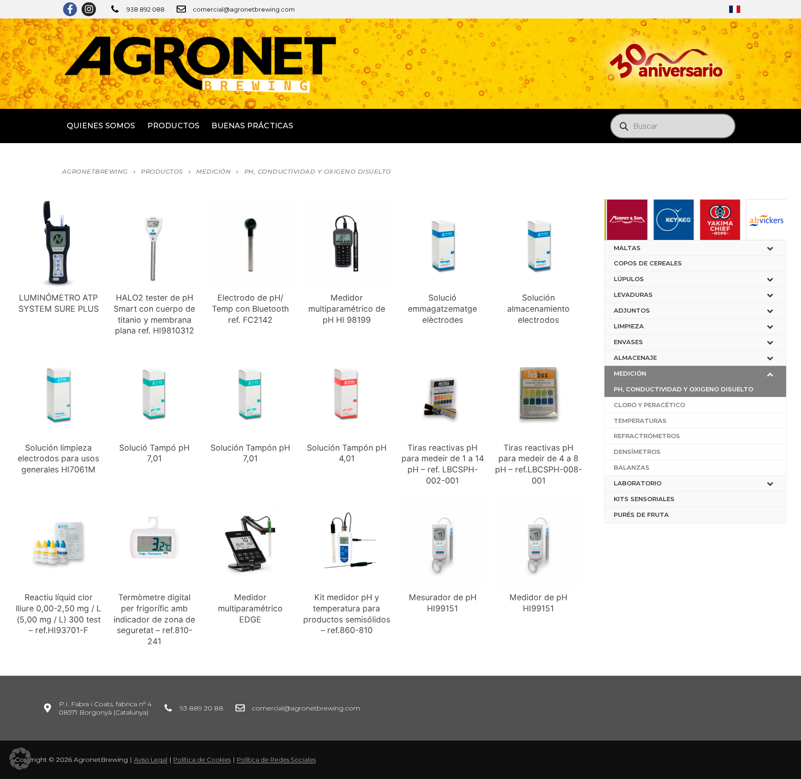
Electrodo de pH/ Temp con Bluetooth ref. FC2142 (250, 309)
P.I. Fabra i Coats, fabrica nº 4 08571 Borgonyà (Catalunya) (105, 708)
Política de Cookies (202, 759)
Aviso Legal (150, 759)
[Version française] (734, 9)
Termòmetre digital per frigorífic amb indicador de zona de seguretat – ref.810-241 (154, 619)
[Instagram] (88, 9)
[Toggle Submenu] (770, 248)
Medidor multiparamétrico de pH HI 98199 (346, 309)
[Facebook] (70, 9)
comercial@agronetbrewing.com (244, 9)
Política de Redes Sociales (276, 759)
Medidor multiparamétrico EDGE (250, 608)
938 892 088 (146, 9)
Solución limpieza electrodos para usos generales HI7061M (58, 459)
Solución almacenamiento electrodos (538, 309)
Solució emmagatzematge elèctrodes (442, 309)
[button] (20, 758)
